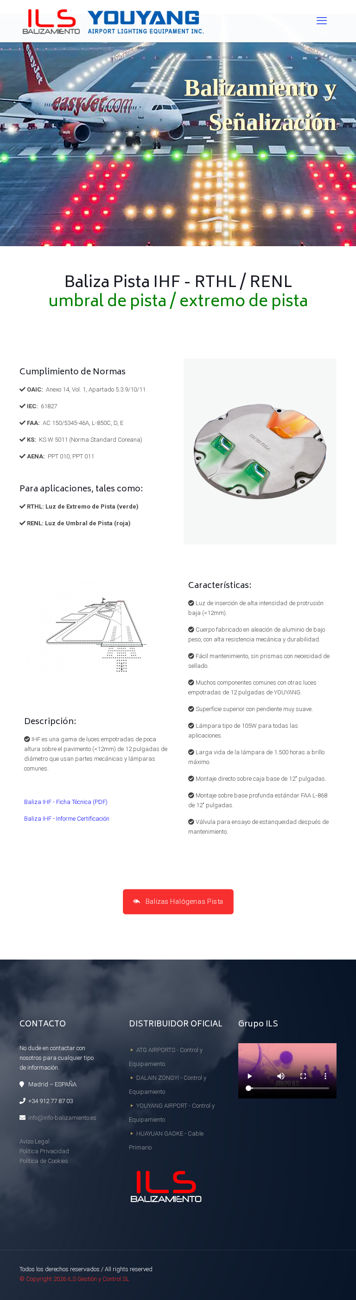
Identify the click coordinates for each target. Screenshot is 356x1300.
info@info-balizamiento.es (62, 1117)
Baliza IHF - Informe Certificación (66, 818)
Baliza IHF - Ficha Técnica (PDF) (66, 801)
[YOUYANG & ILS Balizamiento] (112, 21)
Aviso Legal (34, 1141)
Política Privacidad (44, 1151)
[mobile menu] (322, 21)
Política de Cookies (43, 1160)
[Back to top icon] (311, 1281)
